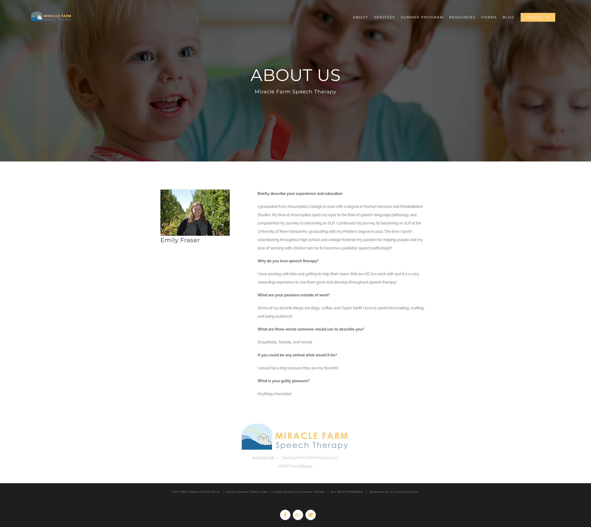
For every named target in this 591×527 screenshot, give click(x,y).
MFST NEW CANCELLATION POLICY (196, 491)
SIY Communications (404, 491)
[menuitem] (360, 11)
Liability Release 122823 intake (246, 491)
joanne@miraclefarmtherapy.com (310, 458)
